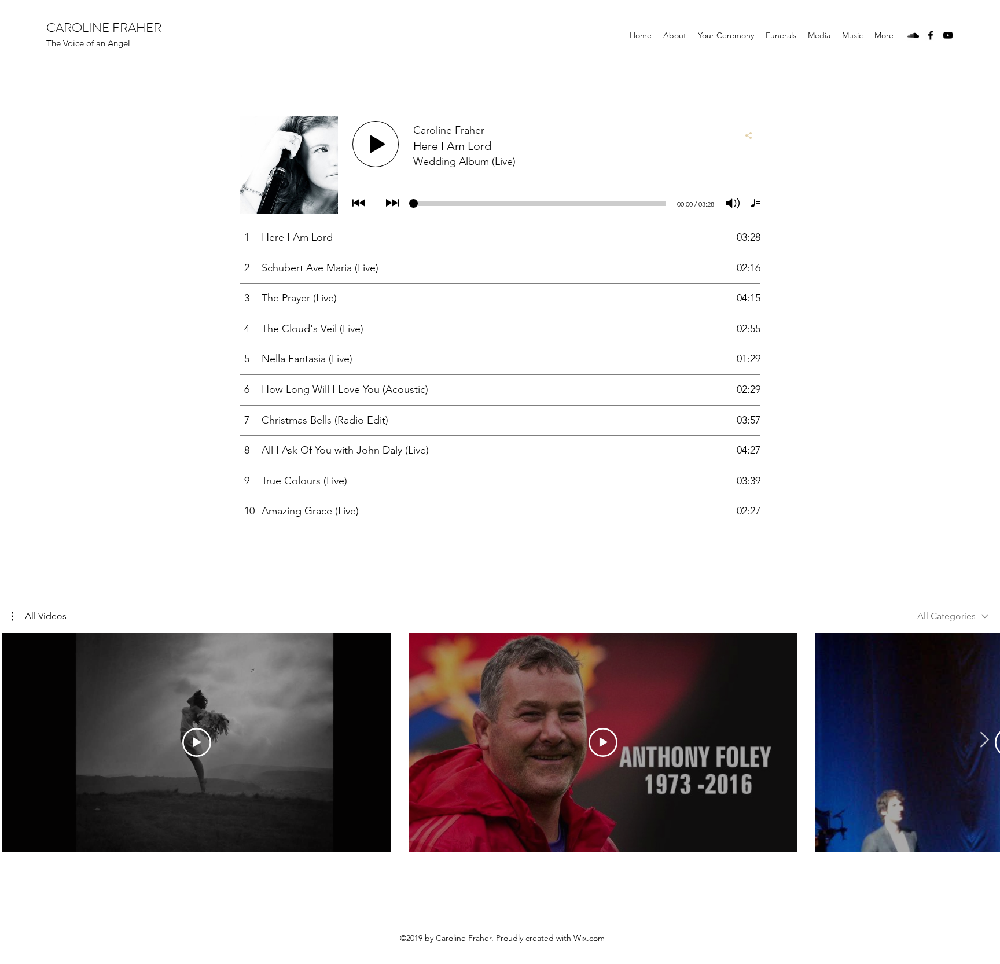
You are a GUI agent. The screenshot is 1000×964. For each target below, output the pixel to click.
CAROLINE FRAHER (103, 27)
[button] (39, 616)
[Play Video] (196, 742)
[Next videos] (984, 740)
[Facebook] (930, 35)
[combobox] (952, 615)
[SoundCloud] (913, 35)
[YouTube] (948, 35)
